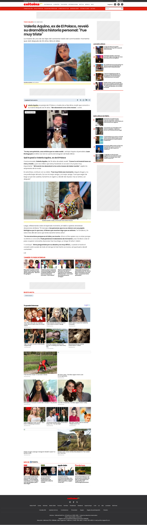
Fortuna (59, 505)
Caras (39, 505)
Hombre (66, 505)
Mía (103, 505)
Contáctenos (64, 510)
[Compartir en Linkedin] (86, 100)
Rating (93, 8)
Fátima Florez (84, 8)
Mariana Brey (74, 8)
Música (87, 4)
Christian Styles (63, 8)
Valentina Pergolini (50, 8)
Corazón (56, 4)
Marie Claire (52, 505)
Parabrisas (73, 505)
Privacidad (74, 510)
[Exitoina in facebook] (118, 4)
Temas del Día (28, 8)
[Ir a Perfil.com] (119, 1)
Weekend (80, 505)
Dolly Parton (38, 8)
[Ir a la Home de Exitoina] (33, 4)
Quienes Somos (53, 510)
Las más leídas (99, 44)
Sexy (92, 4)
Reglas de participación (93, 510)
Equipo (82, 510)
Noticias (45, 505)
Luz (99, 505)
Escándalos (48, 4)
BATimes (114, 505)
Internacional (73, 4)
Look (95, 505)
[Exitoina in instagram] (115, 4)
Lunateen (108, 505)
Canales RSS (42, 510)
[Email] (89, 100)
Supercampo (88, 505)
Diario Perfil (33, 505)
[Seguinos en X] (122, 4)
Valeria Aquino (28, 295)
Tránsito (105, 510)
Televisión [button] (64, 4)
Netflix (81, 4)
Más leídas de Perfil (101, 116)
